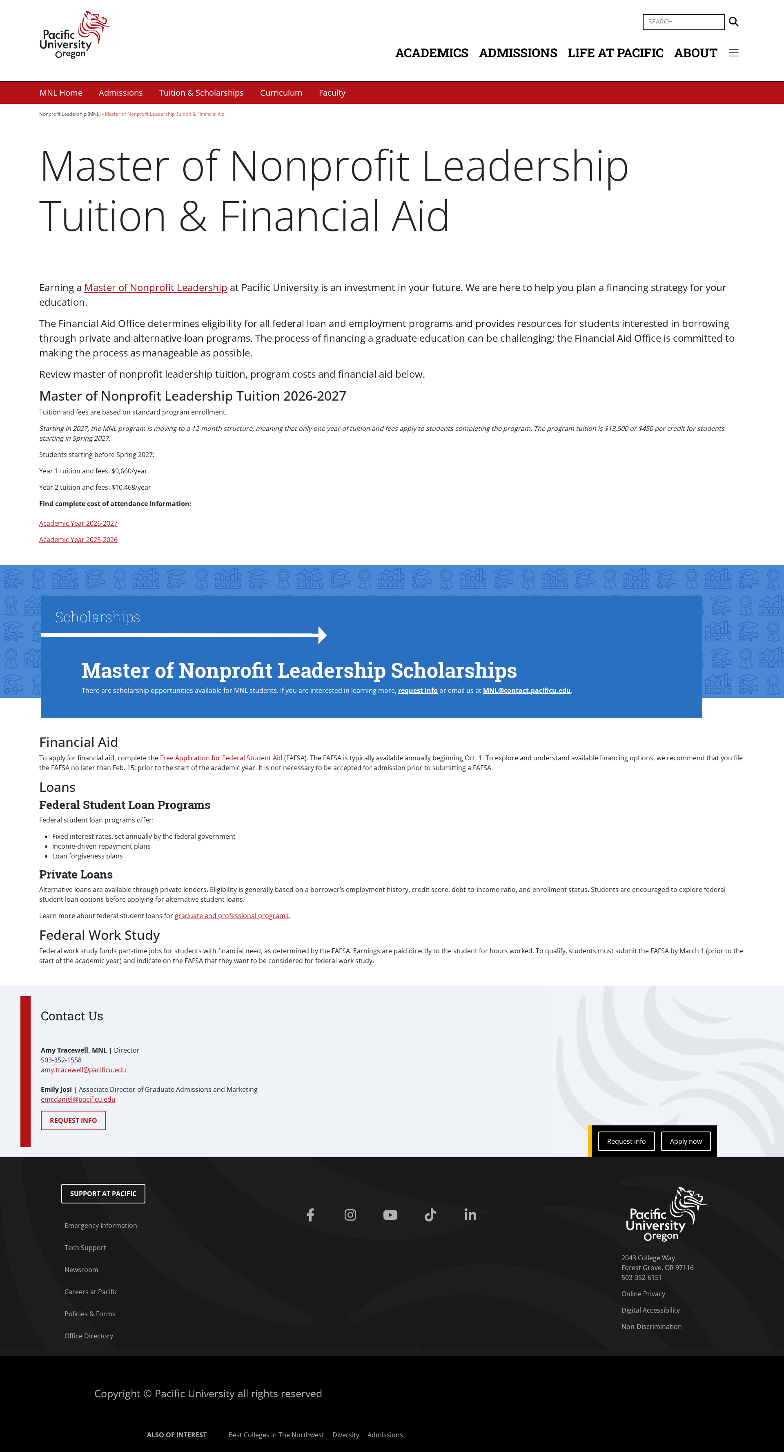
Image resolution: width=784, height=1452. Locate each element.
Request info (626, 1141)
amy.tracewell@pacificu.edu (83, 1069)
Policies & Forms (90, 1313)
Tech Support (85, 1247)
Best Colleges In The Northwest (276, 1434)
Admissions (518, 52)
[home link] (666, 1213)
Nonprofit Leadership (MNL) (69, 113)
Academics (431, 52)
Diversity (345, 1434)
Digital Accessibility (650, 1310)
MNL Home (61, 92)
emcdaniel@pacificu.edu (78, 1099)
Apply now (686, 1141)
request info (418, 690)
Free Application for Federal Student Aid (221, 757)
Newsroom (81, 1269)
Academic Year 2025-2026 (78, 539)
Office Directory (89, 1335)
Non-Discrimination (651, 1326)
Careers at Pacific (91, 1291)
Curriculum (281, 92)
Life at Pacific (616, 52)
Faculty (332, 92)
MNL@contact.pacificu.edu (527, 690)
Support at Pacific (103, 1193)
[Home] (75, 33)
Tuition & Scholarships (201, 92)
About (695, 52)
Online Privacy (643, 1293)
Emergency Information (101, 1225)
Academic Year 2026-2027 (78, 523)
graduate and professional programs (232, 915)
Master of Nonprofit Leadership (155, 287)
